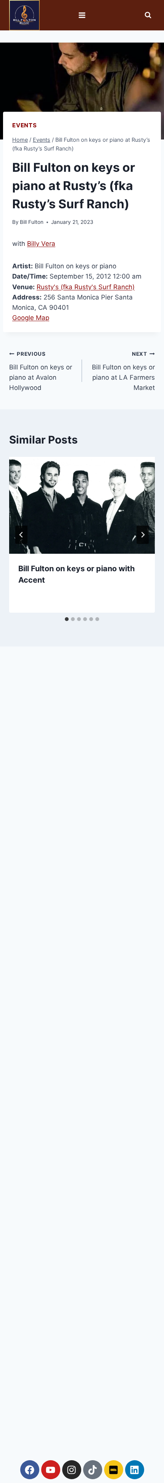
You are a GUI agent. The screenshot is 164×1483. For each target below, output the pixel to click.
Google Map (30, 318)
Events (24, 125)
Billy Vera (41, 243)
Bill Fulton (31, 222)
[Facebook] (29, 1469)
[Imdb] (113, 1469)
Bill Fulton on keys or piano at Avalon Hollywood (40, 371)
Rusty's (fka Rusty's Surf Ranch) (86, 287)
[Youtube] (50, 1469)
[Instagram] (71, 1469)
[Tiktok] (92, 1469)
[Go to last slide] (21, 535)
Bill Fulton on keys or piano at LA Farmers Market (123, 371)
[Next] (143, 535)
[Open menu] (82, 15)
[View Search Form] (148, 15)
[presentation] (82, 505)
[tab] (67, 619)
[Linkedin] (134, 1469)
